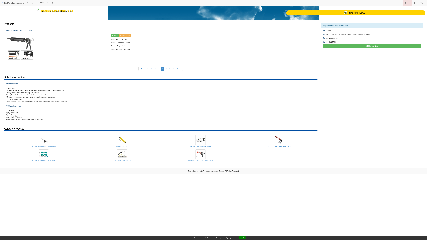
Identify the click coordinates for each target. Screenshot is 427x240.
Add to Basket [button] (125, 35)
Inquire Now (356, 13)
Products (45, 3)
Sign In (422, 3)
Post (408, 3)
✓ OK (242, 238)
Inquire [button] (115, 35)
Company (32, 3)
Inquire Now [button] (373, 46)
